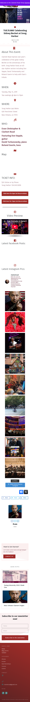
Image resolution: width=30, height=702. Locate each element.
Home (3, 649)
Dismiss (27, 3)
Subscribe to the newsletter (15, 637)
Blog (3, 651)
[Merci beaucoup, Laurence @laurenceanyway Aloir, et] (15, 447)
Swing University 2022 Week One (15, 580)
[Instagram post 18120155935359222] (15, 343)
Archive (4, 661)
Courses (4, 666)
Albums (4, 659)
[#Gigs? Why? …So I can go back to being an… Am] (15, 405)
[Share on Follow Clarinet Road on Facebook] (21, 492)
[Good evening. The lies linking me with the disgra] (15, 301)
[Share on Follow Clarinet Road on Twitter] (26, 492)
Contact (4, 652)
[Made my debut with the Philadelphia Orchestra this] (15, 426)
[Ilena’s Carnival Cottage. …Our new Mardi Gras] (15, 364)
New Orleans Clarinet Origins (15, 599)
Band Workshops (6, 664)
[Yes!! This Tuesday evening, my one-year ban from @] (15, 385)
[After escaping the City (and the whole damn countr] (15, 322)
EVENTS (4, 668)
